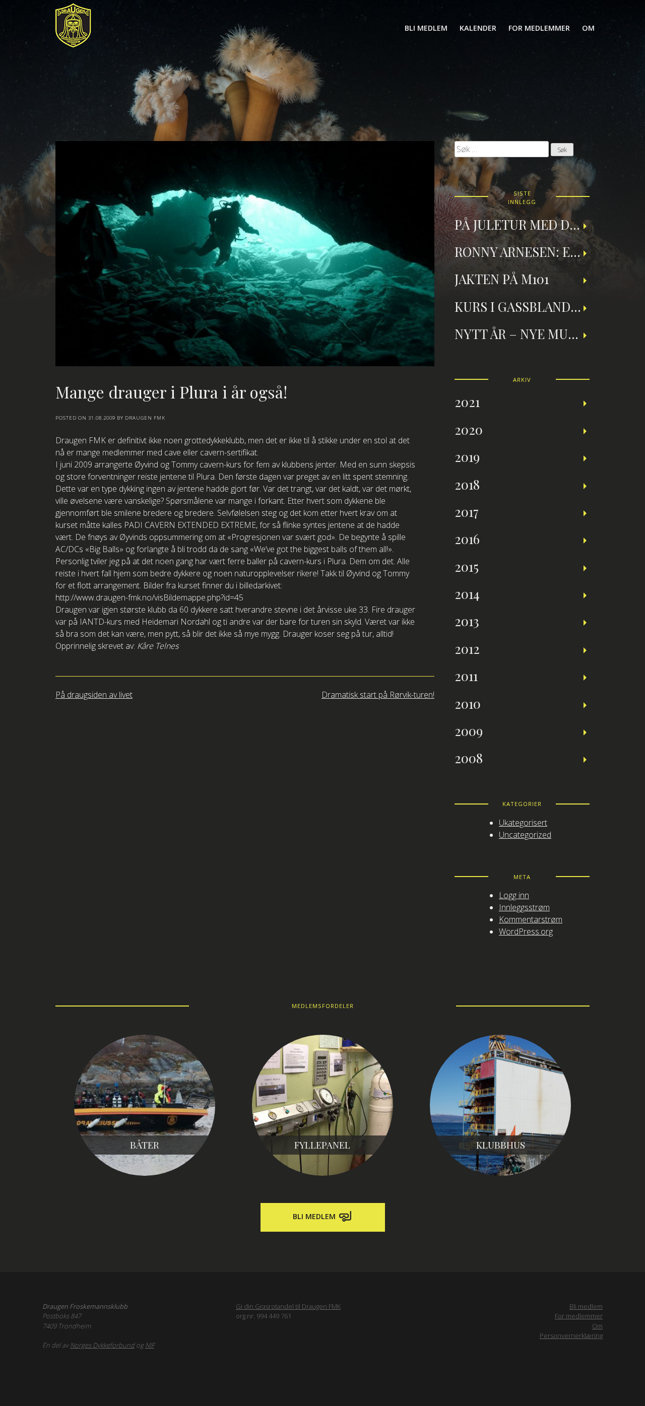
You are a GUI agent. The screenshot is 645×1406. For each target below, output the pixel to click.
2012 (467, 648)
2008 (469, 757)
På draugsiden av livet (94, 694)
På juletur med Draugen (522, 224)
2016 (467, 538)
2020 (469, 429)
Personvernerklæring (571, 1335)
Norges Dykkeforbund (102, 1345)
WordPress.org (526, 931)
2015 (467, 566)
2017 (467, 511)
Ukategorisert (523, 822)
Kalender (478, 28)
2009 (469, 730)
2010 (468, 703)
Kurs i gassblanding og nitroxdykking (522, 306)
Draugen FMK (145, 418)
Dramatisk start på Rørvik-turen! (377, 694)
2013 (467, 620)
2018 (467, 484)
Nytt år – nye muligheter (522, 333)
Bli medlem (426, 28)
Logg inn (514, 895)
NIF (149, 1345)
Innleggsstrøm (524, 907)
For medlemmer (539, 28)
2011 (466, 675)
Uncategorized (525, 834)
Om (588, 28)
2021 (467, 401)
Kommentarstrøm (530, 919)
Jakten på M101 (502, 278)
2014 (467, 593)
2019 (467, 456)
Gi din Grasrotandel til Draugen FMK (288, 1306)
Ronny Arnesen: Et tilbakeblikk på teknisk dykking (522, 251)
